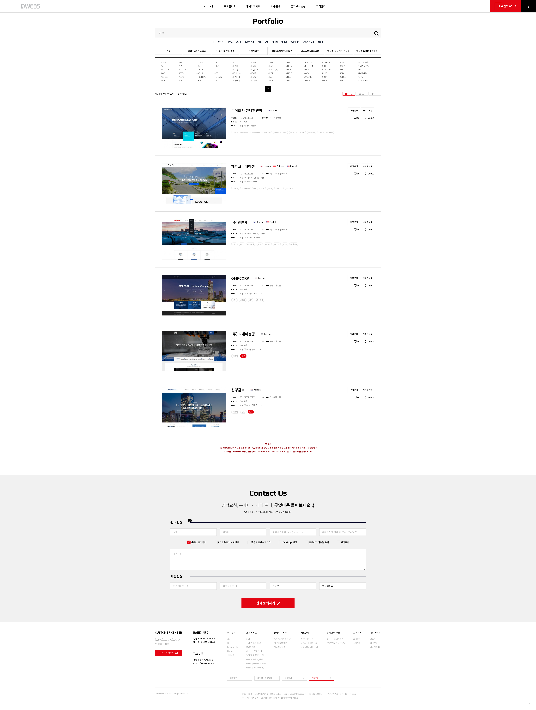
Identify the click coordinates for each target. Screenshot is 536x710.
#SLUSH (343, 76)
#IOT (216, 73)
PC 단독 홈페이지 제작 (228, 542)
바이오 (284, 41)
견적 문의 (354, 110)
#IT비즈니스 (237, 73)
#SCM (342, 66)
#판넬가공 (267, 132)
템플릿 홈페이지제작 (261, 542)
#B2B (163, 80)
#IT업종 (253, 62)
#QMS (324, 73)
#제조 (234, 132)
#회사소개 (279, 188)
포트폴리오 (230, 6)
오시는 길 (231, 655)
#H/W (199, 80)
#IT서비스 (236, 76)
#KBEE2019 (273, 69)
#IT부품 (235, 69)
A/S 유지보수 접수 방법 (336, 643)
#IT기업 (235, 66)
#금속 (243, 356)
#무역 (251, 300)
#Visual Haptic (364, 80)
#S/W (342, 62)
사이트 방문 (367, 110)
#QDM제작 (326, 69)
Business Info (232, 647)
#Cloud (200, 69)
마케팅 (275, 41)
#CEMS (182, 76)
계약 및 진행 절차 (281, 643)
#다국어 (288, 188)
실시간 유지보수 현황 (335, 638)
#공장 (243, 412)
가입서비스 (375, 632)
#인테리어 (311, 132)
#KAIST (271, 66)
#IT (216, 80)
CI (228, 643)
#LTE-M (289, 66)
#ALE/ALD (165, 69)
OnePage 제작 (290, 542)
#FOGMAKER (202, 76)
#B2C (181, 62)
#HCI (216, 62)
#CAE (181, 66)
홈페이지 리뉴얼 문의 (319, 542)
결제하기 (315, 678)
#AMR (163, 73)
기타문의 (345, 542)
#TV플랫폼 (362, 73)
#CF (180, 80)
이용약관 (233, 678)
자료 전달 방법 (279, 647)
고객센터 (321, 6)
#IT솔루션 (236, 80)
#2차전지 (164, 62)
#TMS (360, 69)
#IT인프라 (254, 69)
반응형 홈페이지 (198, 542)
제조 (260, 41)
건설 (267, 41)
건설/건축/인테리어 (225, 51)
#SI (341, 69)
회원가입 (373, 643)
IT (213, 41)
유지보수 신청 (298, 6)
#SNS (342, 80)
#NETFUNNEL (310, 66)
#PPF (324, 66)
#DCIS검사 (201, 73)
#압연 (260, 244)
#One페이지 (327, 62)
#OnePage (308, 80)
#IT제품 (253, 73)
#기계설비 (329, 132)
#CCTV (181, 73)
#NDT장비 (308, 62)
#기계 (320, 132)
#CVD (199, 66)
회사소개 (208, 6)
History (230, 651)
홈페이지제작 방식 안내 (283, 638)
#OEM (306, 73)
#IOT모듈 (218, 76)
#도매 (234, 300)
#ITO (234, 62)
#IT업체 (253, 66)
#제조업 (235, 188)
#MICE (288, 69)
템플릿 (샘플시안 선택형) (256, 663)
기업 (169, 51)
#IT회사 (253, 80)
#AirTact (164, 76)
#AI (162, 66)
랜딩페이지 (295, 41)
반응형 (220, 41)
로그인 (372, 638)
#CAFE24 (182, 69)
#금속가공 (293, 244)
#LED (270, 80)
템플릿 (321, 41)
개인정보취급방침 (264, 678)
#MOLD (289, 73)
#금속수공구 (245, 188)
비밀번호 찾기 (375, 647)
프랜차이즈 (249, 41)
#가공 (285, 244)
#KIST (270, 73)
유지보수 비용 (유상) (309, 643)
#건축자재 (301, 132)
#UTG (360, 76)
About (229, 638)
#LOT (288, 62)
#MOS (288, 76)
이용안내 (288, 678)
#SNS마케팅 (363, 62)
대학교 (230, 41)
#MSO (288, 80)
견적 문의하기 (265, 602)
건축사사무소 (308, 41)
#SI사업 (343, 73)
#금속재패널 (256, 132)
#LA (269, 76)
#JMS (270, 62)
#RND (324, 80)
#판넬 (285, 132)
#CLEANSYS (201, 62)
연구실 (239, 41)
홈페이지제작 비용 (308, 638)
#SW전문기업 (363, 66)
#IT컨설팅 (254, 76)
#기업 (234, 244)
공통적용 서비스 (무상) (309, 647)
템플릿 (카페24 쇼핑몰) (367, 51)
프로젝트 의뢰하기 (166, 652)
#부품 (270, 188)
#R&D (324, 76)
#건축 (292, 132)
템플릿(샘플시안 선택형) (338, 51)
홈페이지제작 (253, 6)
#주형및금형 (244, 132)
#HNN (217, 66)
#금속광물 (259, 300)
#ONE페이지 (309, 76)
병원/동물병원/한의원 (282, 51)
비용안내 (275, 6)
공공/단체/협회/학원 (310, 51)
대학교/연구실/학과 (197, 51)
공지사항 (356, 643)
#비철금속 (250, 244)
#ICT (216, 69)
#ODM (306, 69)
